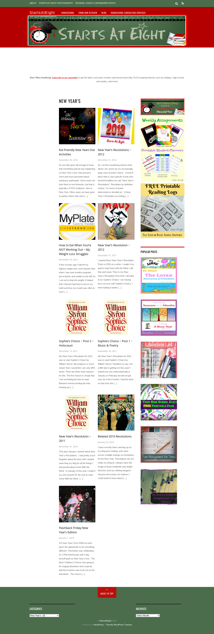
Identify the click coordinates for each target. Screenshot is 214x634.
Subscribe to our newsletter (65, 77)
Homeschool (67, 12)
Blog (103, 12)
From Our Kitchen (88, 12)
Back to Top (107, 593)
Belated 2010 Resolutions (115, 436)
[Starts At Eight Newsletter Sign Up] (162, 114)
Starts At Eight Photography (56, 3)
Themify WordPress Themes (119, 625)
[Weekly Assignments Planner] (162, 181)
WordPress (99, 625)
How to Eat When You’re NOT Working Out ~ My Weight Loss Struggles (75, 249)
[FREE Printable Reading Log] (162, 237)
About (33, 3)
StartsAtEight (105, 621)
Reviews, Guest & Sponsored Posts (95, 3)
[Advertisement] (107, 60)
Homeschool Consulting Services (128, 12)
